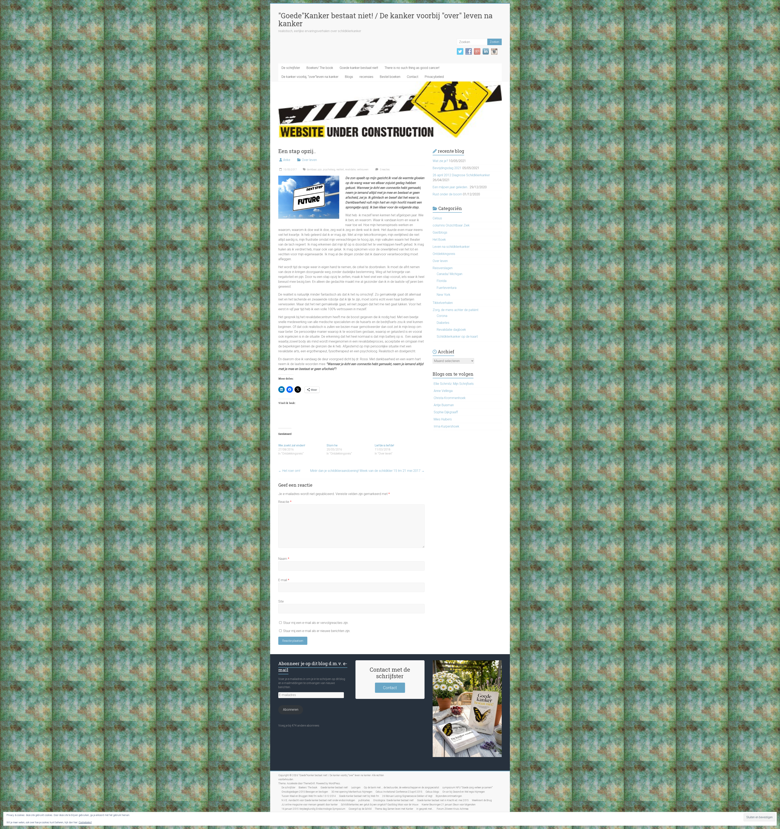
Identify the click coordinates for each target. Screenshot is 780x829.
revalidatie (350, 169)
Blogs (349, 77)
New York (443, 295)
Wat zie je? (440, 161)
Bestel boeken (390, 77)
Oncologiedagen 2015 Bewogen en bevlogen (305, 791)
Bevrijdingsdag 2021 (447, 168)
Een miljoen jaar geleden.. (451, 187)
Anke (286, 160)
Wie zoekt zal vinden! (291, 445)
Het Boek (439, 240)
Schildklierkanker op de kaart (457, 336)
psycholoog (329, 169)
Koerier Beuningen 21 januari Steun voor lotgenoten (449, 804)
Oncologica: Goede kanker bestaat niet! (393, 800)
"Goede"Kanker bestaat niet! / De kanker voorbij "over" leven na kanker (385, 19)
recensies (366, 77)
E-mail (283, 580)
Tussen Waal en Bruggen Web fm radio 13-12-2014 (309, 796)
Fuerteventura (446, 288)
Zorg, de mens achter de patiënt (455, 310)
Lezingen (356, 787)
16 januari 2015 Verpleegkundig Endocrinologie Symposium (313, 808)
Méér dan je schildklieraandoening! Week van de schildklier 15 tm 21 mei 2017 (367, 471)
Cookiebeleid (85, 822)
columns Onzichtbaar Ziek (451, 225)
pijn (320, 169)
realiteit (340, 169)
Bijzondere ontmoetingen (449, 796)
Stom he (332, 445)
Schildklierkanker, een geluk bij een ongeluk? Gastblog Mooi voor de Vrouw (379, 804)
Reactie (284, 502)
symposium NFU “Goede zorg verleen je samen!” (467, 787)
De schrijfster (291, 68)
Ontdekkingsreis (444, 254)
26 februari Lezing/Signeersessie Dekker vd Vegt (407, 796)
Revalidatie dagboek (451, 330)
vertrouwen (362, 169)
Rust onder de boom (447, 194)
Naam (283, 559)
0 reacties (384, 169)
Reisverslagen (443, 268)
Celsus (437, 218)
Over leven (309, 160)
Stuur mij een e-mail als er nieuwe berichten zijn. (316, 631)
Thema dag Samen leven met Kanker (394, 808)
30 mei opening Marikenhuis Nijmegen (351, 791)
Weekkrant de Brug (482, 800)
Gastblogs (440, 232)
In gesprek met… (424, 808)
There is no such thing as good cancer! (412, 68)
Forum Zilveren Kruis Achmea (452, 808)
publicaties (364, 800)
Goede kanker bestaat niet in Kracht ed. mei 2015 (443, 800)
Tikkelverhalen (443, 303)
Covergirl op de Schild (360, 808)
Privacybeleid (434, 77)
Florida (441, 281)
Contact (412, 77)
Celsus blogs (432, 791)
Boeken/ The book (320, 68)
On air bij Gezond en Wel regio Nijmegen (463, 791)
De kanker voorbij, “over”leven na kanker (310, 77)
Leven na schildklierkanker (451, 247)
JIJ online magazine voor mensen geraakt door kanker (310, 804)
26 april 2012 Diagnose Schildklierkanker (461, 175)
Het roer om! (289, 471)
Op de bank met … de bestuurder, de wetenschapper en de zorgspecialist (401, 787)
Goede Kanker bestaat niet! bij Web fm (359, 796)
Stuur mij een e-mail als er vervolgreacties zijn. (316, 623)
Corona (442, 316)
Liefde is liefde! (384, 445)
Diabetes (443, 323)
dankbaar (311, 169)
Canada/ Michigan (449, 274)
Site (281, 601)
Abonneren (290, 710)
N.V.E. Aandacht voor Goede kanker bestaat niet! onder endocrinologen (318, 800)
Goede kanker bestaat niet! (359, 68)
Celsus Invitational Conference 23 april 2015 (399, 791)
